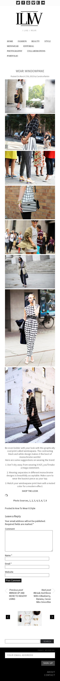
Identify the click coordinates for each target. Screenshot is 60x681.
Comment (10, 528)
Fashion (22, 41)
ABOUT (51, 671)
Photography (14, 51)
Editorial (28, 46)
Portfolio (12, 56)
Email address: (46, 650)
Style (47, 41)
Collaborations (36, 51)
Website (9, 571)
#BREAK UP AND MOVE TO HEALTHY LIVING (18, 594)
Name (8, 555)
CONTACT (49, 674)
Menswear (12, 46)
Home (10, 41)
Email (8, 563)
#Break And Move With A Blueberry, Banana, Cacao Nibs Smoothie (42, 595)
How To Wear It (22, 508)
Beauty (36, 41)
